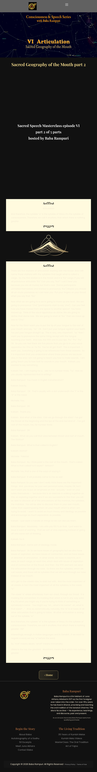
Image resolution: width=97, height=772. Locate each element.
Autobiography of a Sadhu (25, 738)
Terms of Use (82, 764)
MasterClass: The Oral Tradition (71, 742)
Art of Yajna (72, 746)
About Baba (25, 734)
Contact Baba (25, 749)
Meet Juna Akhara (25, 746)
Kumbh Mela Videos (71, 738)
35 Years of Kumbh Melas (71, 734)
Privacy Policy (70, 764)
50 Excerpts (25, 742)
